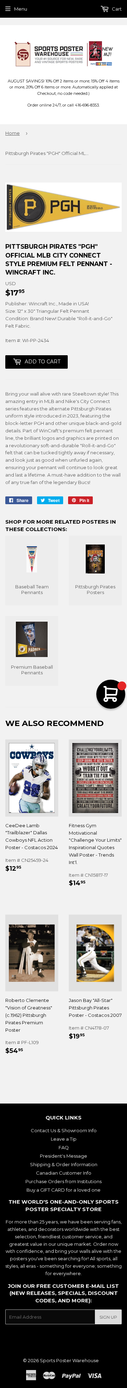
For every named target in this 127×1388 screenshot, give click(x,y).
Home (12, 133)
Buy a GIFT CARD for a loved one (63, 1190)
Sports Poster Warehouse (69, 1360)
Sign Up (108, 1317)
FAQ (64, 1147)
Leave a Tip (64, 1139)
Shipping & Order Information (63, 1164)
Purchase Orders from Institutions (63, 1181)
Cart (116, 9)
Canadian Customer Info (63, 1173)
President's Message (63, 1156)
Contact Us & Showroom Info (64, 1130)
